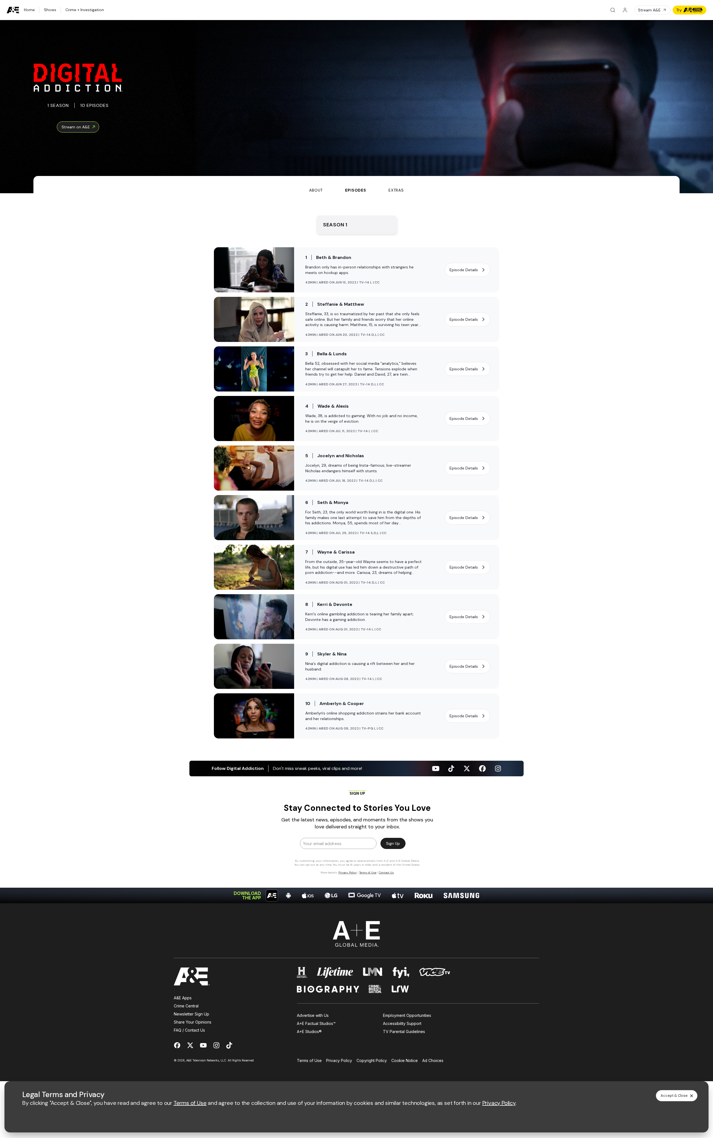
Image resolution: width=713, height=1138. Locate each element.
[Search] (613, 10)
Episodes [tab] (355, 190)
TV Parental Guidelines (404, 1031)
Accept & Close (674, 1095)
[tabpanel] (356, 548)
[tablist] (356, 184)
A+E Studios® (309, 1031)
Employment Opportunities (407, 1015)
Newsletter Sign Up (191, 1014)
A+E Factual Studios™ (316, 1023)
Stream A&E (649, 10)
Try (679, 10)
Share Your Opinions (192, 1022)
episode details (464, 269)
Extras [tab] (396, 190)
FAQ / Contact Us (189, 1030)
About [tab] (316, 190)
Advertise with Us (313, 1015)
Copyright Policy (371, 1060)
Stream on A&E (76, 126)
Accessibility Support (402, 1023)
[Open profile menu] (625, 10)
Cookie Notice (404, 1060)
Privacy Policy (339, 1060)
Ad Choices (432, 1060)
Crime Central (186, 1006)
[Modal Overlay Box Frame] (356, 832)
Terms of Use (309, 1060)
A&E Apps (183, 997)
